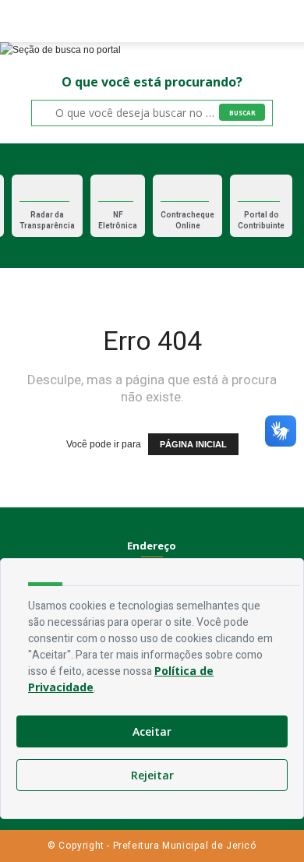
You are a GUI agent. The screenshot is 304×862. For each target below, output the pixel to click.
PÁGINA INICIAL (193, 444)
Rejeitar (152, 775)
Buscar (242, 112)
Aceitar (152, 731)
